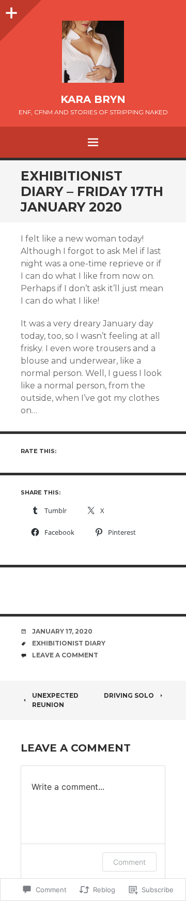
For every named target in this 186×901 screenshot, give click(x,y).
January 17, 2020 (62, 631)
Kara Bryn (93, 99)
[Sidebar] (10, 10)
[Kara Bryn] (93, 52)
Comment (129, 862)
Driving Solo (129, 695)
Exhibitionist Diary (68, 643)
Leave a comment (65, 655)
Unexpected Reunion (55, 700)
